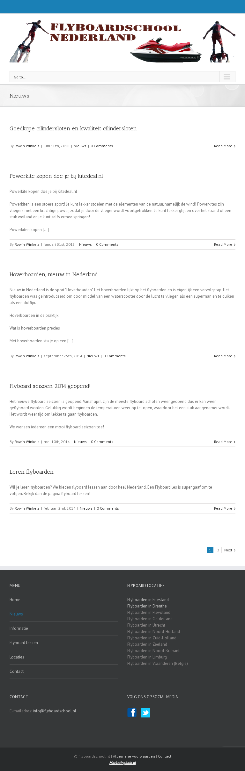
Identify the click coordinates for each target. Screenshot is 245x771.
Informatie (19, 628)
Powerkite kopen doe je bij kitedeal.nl (56, 175)
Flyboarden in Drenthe (147, 606)
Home (15, 599)
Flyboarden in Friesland (148, 599)
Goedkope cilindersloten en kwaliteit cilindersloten (73, 128)
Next (228, 550)
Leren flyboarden (32, 471)
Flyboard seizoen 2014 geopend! (50, 385)
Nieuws (80, 145)
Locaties (17, 657)
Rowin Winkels (27, 145)
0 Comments (102, 145)
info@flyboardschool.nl (54, 711)
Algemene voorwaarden (134, 756)
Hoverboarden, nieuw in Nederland (54, 274)
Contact (17, 671)
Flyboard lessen (24, 642)
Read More (223, 145)
